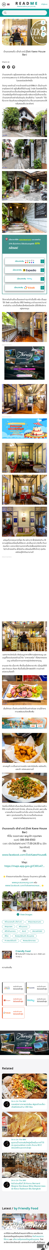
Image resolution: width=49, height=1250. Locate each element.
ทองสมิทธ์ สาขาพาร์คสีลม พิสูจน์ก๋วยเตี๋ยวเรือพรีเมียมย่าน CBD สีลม (28, 1105)
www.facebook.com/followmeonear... (23, 885)
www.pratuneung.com (22, 882)
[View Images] (9, 896)
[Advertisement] (24, 590)
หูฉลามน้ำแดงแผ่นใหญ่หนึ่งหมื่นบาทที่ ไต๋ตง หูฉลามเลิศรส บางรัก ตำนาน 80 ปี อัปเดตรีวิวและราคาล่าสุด (27, 1145)
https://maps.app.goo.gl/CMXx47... (24, 866)
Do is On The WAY (18, 1101)
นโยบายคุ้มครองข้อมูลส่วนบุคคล (26, 1239)
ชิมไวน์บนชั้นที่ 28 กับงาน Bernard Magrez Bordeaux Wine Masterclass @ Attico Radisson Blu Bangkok (28, 1186)
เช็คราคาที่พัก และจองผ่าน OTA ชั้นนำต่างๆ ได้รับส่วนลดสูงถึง (24, 243)
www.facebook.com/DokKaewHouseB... (24, 856)
